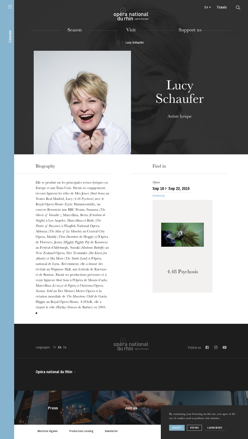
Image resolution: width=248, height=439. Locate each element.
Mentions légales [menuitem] (48, 431)
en (206, 7)
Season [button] (74, 30)
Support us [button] (190, 30)
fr (54, 347)
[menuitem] (207, 7)
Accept (177, 427)
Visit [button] (131, 30)
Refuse (194, 427)
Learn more (214, 427)
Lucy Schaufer (135, 42)
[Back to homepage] (131, 14)
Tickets (222, 7)
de (64, 347)
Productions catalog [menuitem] (81, 431)
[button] (238, 8)
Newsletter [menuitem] (111, 431)
